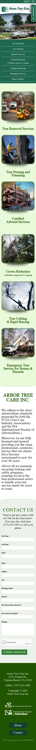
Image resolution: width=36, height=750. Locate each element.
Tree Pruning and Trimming (18, 173)
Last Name (6, 544)
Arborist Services (18, 54)
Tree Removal (18, 43)
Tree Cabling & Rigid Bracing (18, 320)
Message (5, 622)
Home (18, 725)
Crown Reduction (18, 61)
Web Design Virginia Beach (13, 740)
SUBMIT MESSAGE (14, 652)
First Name (6, 536)
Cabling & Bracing (18, 68)
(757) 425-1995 (11, 524)
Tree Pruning (18, 49)
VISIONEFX (28, 740)
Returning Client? (8, 588)
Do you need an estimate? (10, 613)
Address (5, 571)
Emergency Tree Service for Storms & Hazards (18, 368)
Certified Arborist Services (18, 220)
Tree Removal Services (18, 128)
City (3, 580)
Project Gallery (18, 79)
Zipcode (5, 597)
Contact (18, 732)
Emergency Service (18, 73)
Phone (4, 563)
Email (4, 553)
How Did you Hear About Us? (12, 605)
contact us (33, 13)
